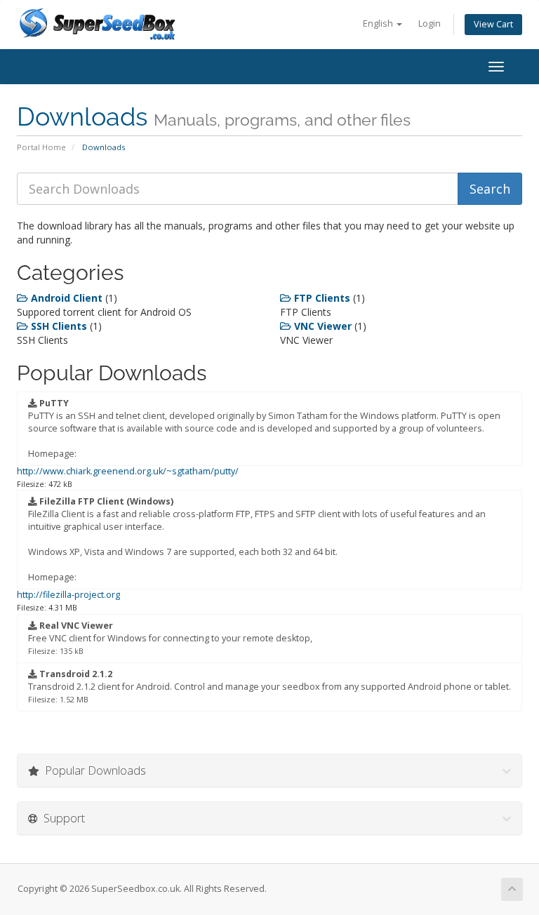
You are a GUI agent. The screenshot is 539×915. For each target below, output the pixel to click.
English (379, 23)
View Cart (493, 24)
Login (429, 23)
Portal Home (41, 147)
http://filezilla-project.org (68, 595)
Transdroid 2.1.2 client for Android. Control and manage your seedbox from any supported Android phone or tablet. (269, 686)
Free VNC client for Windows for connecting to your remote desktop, (170, 638)
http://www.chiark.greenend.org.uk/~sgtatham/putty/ (128, 471)
